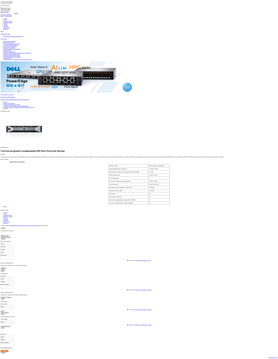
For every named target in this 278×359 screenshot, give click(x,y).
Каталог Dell (4, 39)
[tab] (5, 206)
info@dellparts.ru (14, 225)
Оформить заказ (4, 12)
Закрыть (3, 269)
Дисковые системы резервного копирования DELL (16, 106)
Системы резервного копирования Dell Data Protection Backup (18, 107)
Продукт (3, 243)
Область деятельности (6, 347)
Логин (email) (4, 304)
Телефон (3, 249)
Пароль (2, 306)
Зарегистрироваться (5, 326)
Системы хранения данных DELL (11, 104)
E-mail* (2, 278)
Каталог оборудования (9, 103)
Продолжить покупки (5, 237)
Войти (2, 16)
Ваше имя (3, 246)
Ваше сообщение (5, 284)
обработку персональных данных (143, 260)
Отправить (3, 268)
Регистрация (8, 16)
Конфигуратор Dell (5, 34)
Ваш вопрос (4, 255)
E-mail (2, 252)
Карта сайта (20, 225)
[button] (13, 162)
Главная (5, 102)
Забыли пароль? (4, 312)
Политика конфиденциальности (31, 225)
